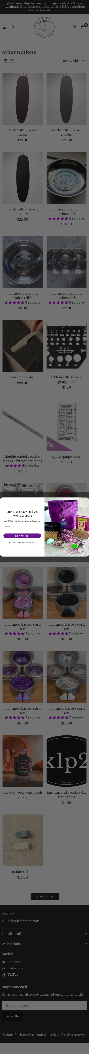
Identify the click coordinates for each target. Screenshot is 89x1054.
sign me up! (22, 535)
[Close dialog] (86, 500)
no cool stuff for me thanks (22, 543)
